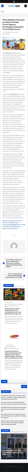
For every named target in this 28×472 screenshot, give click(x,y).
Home (2, 11)
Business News (12, 304)
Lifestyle (5, 447)
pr (14, 235)
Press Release (8, 32)
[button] (24, 431)
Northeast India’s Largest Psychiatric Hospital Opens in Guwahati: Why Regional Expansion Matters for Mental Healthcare (12, 422)
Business (7, 304)
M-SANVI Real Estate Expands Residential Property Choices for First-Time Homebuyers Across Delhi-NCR (14, 409)
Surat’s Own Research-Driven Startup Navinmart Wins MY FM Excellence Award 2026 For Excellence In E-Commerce (13, 415)
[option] (14, 446)
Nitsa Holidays (14, 94)
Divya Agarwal (9, 302)
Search (4, 381)
